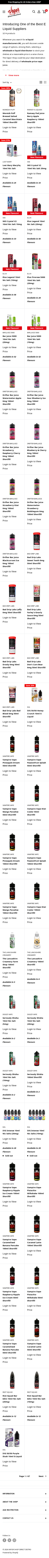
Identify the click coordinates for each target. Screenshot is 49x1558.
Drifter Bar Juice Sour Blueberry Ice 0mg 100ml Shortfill (36, 399)
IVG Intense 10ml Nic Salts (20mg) (11, 1132)
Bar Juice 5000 (9, 332)
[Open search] (33, 11)
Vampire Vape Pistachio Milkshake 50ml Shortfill (35, 1296)
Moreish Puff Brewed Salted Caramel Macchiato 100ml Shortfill (12, 118)
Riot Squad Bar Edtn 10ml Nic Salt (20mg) (12, 1398)
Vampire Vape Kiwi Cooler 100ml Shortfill (36, 910)
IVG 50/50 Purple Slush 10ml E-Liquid (12, 1455)
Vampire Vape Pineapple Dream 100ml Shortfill (11, 861)
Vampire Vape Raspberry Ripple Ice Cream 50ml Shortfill (11, 1296)
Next (41, 1476)
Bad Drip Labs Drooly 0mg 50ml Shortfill (11, 664)
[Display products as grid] (41, 82)
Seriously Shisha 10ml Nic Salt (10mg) (11, 1077)
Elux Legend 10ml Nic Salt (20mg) (36, 222)
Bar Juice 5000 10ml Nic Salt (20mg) (10, 339)
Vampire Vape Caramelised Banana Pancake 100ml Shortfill (11, 1244)
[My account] (39, 11)
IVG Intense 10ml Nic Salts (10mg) (35, 1132)
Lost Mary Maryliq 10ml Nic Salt (12, 167)
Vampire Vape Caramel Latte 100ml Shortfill (34, 1242)
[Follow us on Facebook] (4, 1540)
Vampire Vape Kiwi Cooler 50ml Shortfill (36, 811)
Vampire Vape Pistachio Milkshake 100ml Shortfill (35, 1192)
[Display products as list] (45, 82)
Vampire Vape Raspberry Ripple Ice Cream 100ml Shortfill (11, 1192)
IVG (28, 707)
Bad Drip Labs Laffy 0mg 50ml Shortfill (12, 611)
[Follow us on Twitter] (9, 1540)
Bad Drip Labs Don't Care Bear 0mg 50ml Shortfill (36, 664)
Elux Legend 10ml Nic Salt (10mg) (11, 278)
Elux (29, 218)
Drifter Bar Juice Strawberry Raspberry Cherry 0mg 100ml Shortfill (11, 453)
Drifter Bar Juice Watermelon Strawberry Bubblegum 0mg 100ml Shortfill (35, 508)
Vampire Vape (8, 756)
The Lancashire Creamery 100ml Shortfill (35, 961)
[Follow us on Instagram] (14, 1540)
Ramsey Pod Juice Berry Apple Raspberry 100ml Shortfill (35, 118)
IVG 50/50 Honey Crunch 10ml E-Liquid (35, 713)
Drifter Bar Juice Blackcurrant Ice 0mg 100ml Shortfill (11, 562)
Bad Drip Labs (33, 554)
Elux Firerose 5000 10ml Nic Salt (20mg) (36, 280)
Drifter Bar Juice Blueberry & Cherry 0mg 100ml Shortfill (36, 452)
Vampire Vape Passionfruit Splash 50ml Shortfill (36, 762)
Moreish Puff (9, 110)
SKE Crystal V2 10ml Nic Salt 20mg (36, 167)
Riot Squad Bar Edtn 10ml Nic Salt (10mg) (36, 1398)
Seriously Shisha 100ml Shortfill (35, 1075)
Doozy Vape (8, 1014)
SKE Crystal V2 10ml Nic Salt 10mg (12, 222)
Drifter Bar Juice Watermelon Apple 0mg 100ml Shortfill (12, 399)
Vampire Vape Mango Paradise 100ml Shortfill (10, 910)
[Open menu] (4, 12)
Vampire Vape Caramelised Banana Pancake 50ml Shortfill (11, 1348)
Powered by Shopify (10, 1552)
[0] (44, 11)
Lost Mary (7, 162)
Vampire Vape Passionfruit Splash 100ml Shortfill (36, 861)
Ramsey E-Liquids (34, 110)
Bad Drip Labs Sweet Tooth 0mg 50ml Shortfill (35, 560)
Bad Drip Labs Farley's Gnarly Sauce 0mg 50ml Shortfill (35, 614)
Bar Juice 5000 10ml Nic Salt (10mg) (34, 339)
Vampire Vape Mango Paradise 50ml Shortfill (10, 811)
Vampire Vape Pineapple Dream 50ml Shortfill (11, 762)
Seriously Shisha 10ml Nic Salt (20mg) (35, 1021)
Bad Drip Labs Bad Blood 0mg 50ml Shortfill (12, 713)
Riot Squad (8, 1392)
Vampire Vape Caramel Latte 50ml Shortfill (34, 1346)
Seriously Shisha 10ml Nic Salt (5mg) (11, 1021)
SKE (28, 162)
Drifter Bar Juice (10, 391)
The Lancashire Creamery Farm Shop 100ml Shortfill (10, 963)
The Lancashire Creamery (9, 953)
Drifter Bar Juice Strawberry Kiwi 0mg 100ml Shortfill (11, 507)
